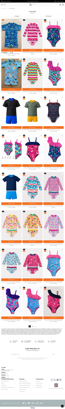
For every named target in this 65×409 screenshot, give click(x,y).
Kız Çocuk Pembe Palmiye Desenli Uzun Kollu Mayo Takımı (32, 52)
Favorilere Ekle (20, 20)
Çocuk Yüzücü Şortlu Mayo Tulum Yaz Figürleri (11, 91)
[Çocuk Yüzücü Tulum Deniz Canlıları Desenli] (11, 34)
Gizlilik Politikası (22, 389)
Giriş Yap (37, 381)
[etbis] (56, 385)
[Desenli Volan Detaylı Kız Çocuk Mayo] (53, 111)
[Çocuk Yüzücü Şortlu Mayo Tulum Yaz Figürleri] (11, 73)
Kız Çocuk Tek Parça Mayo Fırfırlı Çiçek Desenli (11, 167)
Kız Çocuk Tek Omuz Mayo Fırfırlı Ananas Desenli (32, 320)
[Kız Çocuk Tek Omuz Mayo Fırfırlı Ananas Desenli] (32, 301)
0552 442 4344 (4, 373)
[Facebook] (52, 380)
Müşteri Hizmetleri (23, 381)
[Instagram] (54, 380)
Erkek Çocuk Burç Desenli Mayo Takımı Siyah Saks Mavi (11, 129)
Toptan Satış (22, 391)
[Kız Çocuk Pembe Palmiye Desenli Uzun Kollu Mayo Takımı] (32, 34)
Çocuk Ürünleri (4, 389)
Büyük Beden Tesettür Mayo (7, 387)
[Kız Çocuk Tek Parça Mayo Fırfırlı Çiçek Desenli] (11, 149)
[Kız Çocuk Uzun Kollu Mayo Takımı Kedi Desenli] (11, 263)
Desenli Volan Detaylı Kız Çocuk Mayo (53, 129)
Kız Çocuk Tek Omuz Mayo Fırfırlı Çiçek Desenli (53, 91)
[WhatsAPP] (60, 380)
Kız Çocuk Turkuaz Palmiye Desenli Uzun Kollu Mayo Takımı (32, 205)
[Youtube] (57, 380)
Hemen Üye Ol (39, 383)
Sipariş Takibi (38, 385)
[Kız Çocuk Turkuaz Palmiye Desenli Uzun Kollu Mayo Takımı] (32, 187)
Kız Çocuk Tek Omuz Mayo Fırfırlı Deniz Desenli (53, 167)
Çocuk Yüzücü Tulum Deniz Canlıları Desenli (11, 53)
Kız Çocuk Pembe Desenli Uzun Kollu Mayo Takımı (53, 205)
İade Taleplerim (39, 387)
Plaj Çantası (3, 385)
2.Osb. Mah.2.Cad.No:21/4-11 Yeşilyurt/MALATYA (7, 371)
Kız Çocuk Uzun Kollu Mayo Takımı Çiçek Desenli (53, 243)
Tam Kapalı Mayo (5, 381)
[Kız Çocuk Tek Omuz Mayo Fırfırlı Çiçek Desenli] (53, 73)
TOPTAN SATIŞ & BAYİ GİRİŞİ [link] (32, 1)
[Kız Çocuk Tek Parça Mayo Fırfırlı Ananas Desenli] (53, 263)
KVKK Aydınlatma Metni (24, 387)
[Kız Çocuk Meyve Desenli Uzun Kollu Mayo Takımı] (11, 225)
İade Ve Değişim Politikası (25, 383)
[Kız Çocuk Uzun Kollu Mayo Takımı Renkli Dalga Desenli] (32, 73)
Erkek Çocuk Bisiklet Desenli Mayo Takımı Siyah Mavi (11, 205)
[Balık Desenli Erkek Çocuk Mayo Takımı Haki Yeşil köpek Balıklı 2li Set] (32, 111)
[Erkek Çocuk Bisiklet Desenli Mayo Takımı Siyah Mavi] (11, 187)
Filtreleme (49, 16)
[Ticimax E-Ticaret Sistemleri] (32, 408)
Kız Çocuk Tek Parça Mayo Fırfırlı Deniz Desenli (53, 52)
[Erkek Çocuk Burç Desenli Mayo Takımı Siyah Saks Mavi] (11, 111)
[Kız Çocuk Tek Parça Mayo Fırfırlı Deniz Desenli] (53, 34)
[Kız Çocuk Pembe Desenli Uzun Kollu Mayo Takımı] (53, 187)
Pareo (2, 383)
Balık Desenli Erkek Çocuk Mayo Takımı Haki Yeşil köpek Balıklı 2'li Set (32, 129)
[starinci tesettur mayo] (32, 4)
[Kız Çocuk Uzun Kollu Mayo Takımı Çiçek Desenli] (53, 225)
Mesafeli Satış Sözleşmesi (24, 385)
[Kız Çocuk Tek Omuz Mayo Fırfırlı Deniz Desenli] (53, 149)
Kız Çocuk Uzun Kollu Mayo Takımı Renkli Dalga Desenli (32, 91)
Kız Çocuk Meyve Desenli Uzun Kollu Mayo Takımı (11, 243)
